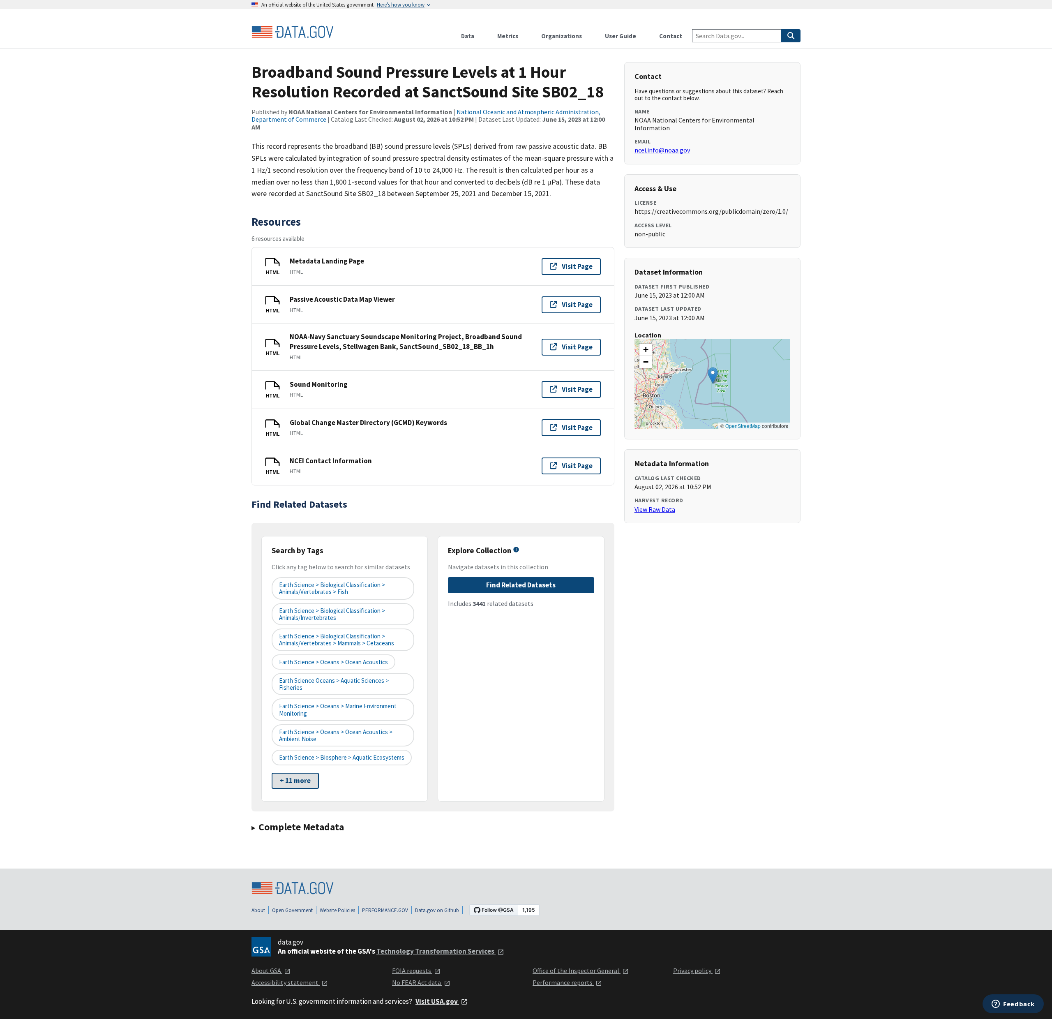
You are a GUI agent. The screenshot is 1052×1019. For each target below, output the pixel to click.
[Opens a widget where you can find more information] (1013, 1004)
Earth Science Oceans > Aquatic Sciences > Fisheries (334, 684)
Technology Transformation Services (436, 951)
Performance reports (563, 982)
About (258, 910)
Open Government (292, 910)
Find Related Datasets (521, 584)
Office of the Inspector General (577, 970)
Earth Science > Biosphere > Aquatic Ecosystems (341, 757)
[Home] (292, 32)
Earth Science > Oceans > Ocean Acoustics (333, 662)
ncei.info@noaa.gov (662, 150)
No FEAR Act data (417, 982)
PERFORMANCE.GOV (385, 910)
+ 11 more (295, 780)
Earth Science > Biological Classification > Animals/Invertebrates (332, 614)
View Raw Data (654, 509)
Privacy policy (693, 970)
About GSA (266, 970)
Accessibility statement (285, 982)
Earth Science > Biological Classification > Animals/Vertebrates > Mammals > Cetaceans (336, 639)
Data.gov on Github (437, 910)
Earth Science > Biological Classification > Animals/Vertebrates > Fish (332, 588)
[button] (713, 375)
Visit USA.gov (437, 1001)
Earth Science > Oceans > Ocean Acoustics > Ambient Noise (335, 735)
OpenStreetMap (743, 425)
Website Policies (337, 910)
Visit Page (577, 266)
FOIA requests (412, 970)
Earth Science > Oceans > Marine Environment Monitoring (338, 709)
